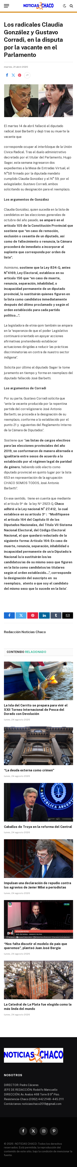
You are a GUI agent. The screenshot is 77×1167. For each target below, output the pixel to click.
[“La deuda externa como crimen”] (38, 745)
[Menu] (6, 5)
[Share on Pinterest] (20, 75)
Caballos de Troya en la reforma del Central (38, 827)
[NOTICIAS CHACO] (38, 6)
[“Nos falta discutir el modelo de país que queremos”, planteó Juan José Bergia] (38, 919)
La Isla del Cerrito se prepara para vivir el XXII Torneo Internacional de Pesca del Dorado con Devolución (36, 710)
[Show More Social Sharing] (27, 75)
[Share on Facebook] (7, 75)
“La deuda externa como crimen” (29, 770)
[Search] (71, 5)
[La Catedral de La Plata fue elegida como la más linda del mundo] (38, 980)
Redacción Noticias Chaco (25, 632)
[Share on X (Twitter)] (13, 75)
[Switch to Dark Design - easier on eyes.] (64, 6)
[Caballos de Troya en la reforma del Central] (38, 802)
